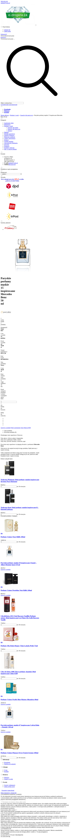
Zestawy (10, 130)
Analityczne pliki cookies (8, 814)
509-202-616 (4, 1)
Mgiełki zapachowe (9, 134)
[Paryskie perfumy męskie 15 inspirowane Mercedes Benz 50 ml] (22, 274)
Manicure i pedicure (9, 137)
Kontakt (3, 154)
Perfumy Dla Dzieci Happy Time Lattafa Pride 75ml (19, 646)
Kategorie (3, 120)
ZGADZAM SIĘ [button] (5, 836)
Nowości (6, 144)
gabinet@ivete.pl (5, 3)
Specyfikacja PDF (26, 427)
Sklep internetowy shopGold (8, 793)
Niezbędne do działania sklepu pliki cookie (14, 802)
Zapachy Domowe (9, 135)
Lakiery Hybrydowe (9, 138)
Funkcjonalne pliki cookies (8, 810)
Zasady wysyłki (8, 779)
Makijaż (6, 132)
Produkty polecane (9, 147)
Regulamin (7, 762)
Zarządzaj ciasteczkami (8, 790)
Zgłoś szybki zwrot (9, 786)
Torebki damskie (8, 141)
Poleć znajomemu (16, 427)
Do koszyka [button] (22, 486)
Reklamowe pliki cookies (8, 821)
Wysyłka (3, 177)
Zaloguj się (7, 30)
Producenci (4, 172)
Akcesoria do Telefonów (11, 143)
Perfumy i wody (8, 126)
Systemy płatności (6, 223)
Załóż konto (7, 31)
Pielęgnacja (7, 124)
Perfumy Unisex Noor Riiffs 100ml (13, 537)
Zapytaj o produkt (5, 427)
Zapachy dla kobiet (13, 127)
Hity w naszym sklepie (10, 149)
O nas (5, 770)
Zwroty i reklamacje (9, 785)
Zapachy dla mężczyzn (14, 129)
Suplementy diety (9, 123)
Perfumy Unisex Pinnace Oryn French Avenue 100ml (19, 753)
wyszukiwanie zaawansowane (9, 104)
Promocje (6, 146)
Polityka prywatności (10, 764)
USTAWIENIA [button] (5, 833)
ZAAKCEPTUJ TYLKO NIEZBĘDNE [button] (12, 835)
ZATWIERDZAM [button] (6, 829)
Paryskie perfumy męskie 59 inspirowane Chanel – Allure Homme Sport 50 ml (19, 564)
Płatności (6, 777)
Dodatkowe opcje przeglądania (9, 169)
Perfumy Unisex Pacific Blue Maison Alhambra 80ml (19, 699)
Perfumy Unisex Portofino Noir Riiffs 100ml (16, 590)
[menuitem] (33, 109)
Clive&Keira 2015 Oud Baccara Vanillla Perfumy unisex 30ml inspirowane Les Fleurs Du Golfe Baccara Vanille (20, 618)
